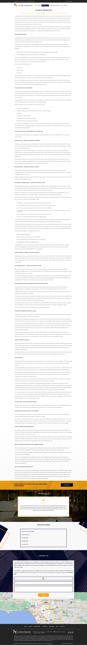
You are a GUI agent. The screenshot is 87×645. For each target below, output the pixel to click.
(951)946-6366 (50, 631)
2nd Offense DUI (25, 537)
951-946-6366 (26, 478)
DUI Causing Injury (25, 534)
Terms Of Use (70, 643)
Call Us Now (67, 484)
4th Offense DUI (25, 544)
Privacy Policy (64, 643)
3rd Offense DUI (25, 541)
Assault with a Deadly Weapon (28, 531)
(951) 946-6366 (69, 1)
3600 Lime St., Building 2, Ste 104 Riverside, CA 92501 (25, 1)
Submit (43, 595)
